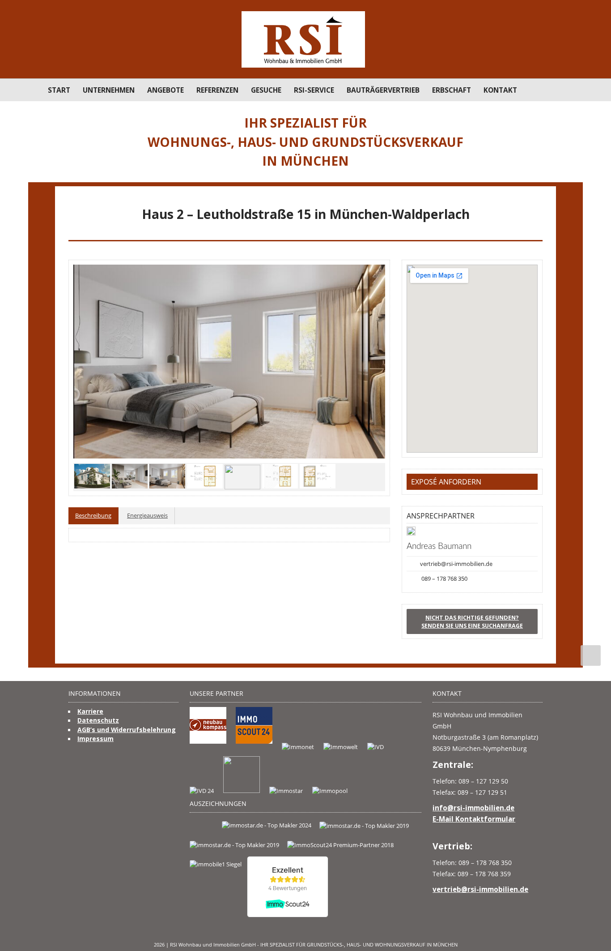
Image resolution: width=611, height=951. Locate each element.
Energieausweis (147, 515)
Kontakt (500, 90)
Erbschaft (451, 90)
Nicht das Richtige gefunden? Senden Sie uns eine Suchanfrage (472, 621)
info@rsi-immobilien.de (473, 807)
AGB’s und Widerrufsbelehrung (126, 729)
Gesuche (266, 90)
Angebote (165, 90)
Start (59, 90)
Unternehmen (109, 90)
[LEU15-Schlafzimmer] (229, 361)
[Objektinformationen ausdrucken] (537, 230)
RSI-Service (314, 90)
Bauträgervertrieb (383, 90)
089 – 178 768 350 (444, 578)
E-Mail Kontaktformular (474, 818)
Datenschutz (98, 720)
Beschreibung (93, 515)
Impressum (95, 738)
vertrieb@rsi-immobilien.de (456, 564)
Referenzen (217, 90)
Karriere (90, 711)
